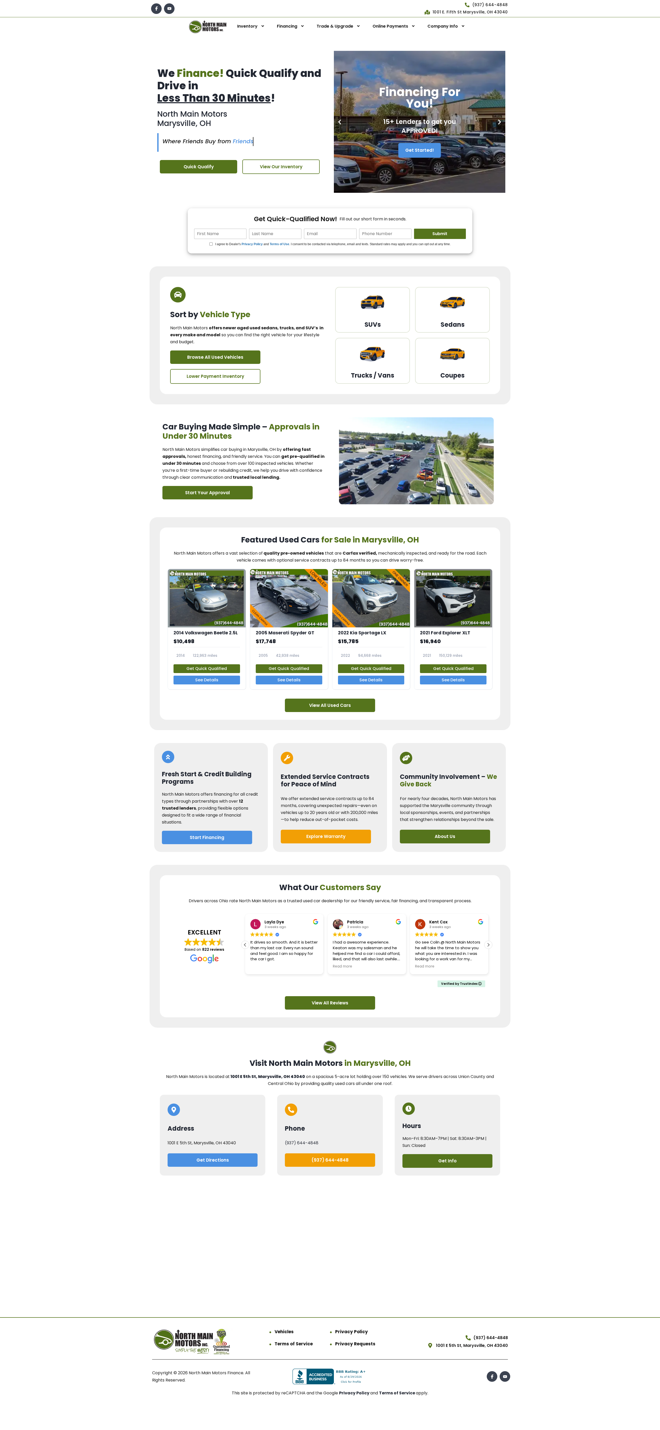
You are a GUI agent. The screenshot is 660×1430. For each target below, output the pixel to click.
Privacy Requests (355, 1343)
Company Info (442, 26)
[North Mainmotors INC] (208, 26)
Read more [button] (342, 966)
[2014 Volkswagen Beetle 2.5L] (207, 629)
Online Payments (390, 26)
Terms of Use (279, 244)
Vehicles (284, 1331)
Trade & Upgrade (335, 26)
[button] (339, 122)
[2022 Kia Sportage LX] (371, 629)
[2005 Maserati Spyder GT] (289, 629)
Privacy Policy (252, 244)
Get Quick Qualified (206, 669)
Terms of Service (294, 1343)
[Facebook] (156, 8)
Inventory (247, 26)
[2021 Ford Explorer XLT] (453, 629)
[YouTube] (169, 8)
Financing (287, 26)
